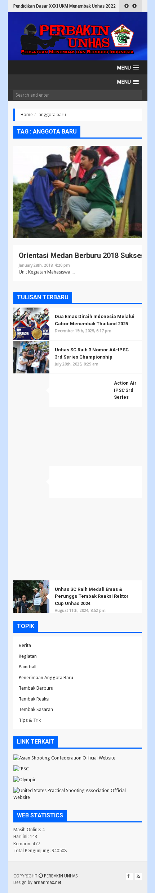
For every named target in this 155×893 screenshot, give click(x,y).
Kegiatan (28, 656)
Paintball (27, 666)
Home (26, 114)
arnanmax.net (47, 882)
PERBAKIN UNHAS (60, 876)
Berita (25, 645)
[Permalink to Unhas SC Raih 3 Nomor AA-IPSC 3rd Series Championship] (31, 357)
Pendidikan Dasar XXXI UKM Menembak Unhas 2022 (64, 6)
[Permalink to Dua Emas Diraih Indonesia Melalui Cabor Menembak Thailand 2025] (31, 324)
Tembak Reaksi (34, 699)
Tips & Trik (30, 720)
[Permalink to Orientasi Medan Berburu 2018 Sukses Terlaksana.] (77, 195)
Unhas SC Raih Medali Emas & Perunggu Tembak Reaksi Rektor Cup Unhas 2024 (92, 596)
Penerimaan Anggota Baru (46, 677)
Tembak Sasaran (36, 709)
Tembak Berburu (36, 688)
